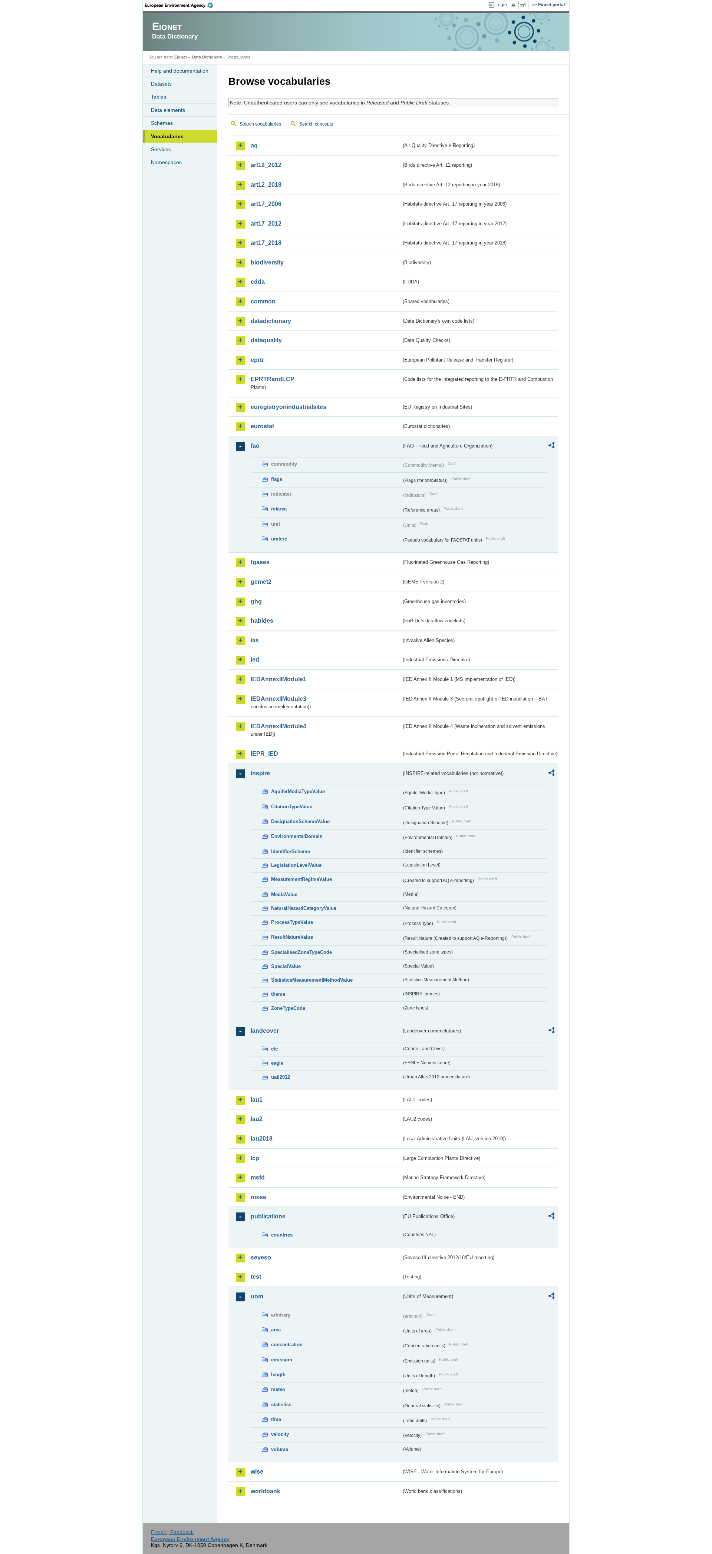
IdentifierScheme (290, 851)
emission (281, 1359)
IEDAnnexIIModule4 (278, 726)
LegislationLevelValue (296, 865)
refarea (279, 509)
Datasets (161, 84)
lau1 (257, 1100)
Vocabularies (167, 136)
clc (274, 1049)
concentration (287, 1344)
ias (255, 640)
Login (501, 5)
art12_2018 (266, 185)
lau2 (257, 1119)
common (263, 301)
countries (282, 1235)
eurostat (262, 426)
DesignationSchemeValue (300, 821)
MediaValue (284, 894)
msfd (258, 1177)
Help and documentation (179, 71)
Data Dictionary (207, 57)
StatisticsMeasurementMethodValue (312, 980)
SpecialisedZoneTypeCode (301, 952)
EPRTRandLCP (272, 379)
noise (258, 1197)
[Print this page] (514, 5)
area (276, 1329)
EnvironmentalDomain (297, 836)
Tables (158, 97)
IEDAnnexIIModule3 (278, 699)
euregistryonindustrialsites (288, 407)
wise (257, 1471)
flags (276, 479)
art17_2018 (266, 243)
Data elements (168, 110)
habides (262, 621)
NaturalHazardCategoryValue (303, 908)
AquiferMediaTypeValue (298, 791)
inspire (260, 773)
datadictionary (271, 321)
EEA (181, 5)
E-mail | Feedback (172, 1532)
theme (278, 994)
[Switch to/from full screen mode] (524, 5)
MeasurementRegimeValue (301, 879)
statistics (281, 1404)
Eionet (180, 57)
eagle (277, 1063)
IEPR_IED (264, 754)
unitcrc (279, 539)
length (278, 1374)
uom (257, 1296)
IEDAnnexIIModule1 (278, 679)
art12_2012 (266, 165)
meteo (278, 1389)
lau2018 (262, 1138)
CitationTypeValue (291, 806)
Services (161, 149)
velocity (280, 1434)
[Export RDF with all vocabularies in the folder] (551, 446)
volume (279, 1449)
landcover (265, 1031)
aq (254, 145)
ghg (256, 601)
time (276, 1419)
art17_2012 (266, 223)
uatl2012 (280, 1077)
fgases (260, 562)
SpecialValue (286, 966)
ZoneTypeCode (288, 1008)
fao (255, 446)
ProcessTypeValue (292, 922)
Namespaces (166, 162)
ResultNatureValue (292, 937)
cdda (258, 282)
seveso (261, 1257)
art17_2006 (266, 204)
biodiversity (267, 262)
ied (255, 659)
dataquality (266, 340)
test (256, 1277)
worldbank (265, 1491)
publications (268, 1216)
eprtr (257, 360)
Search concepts (316, 124)
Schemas (162, 123)
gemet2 (261, 582)
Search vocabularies (260, 124)
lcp (255, 1158)
